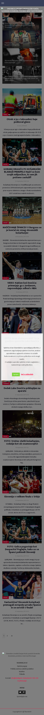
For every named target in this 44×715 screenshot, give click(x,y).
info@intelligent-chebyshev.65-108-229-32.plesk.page (25, 679)
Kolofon (22, 671)
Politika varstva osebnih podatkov (22, 668)
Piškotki (22, 674)
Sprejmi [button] (15, 374)
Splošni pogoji (22, 666)
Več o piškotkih (27, 374)
